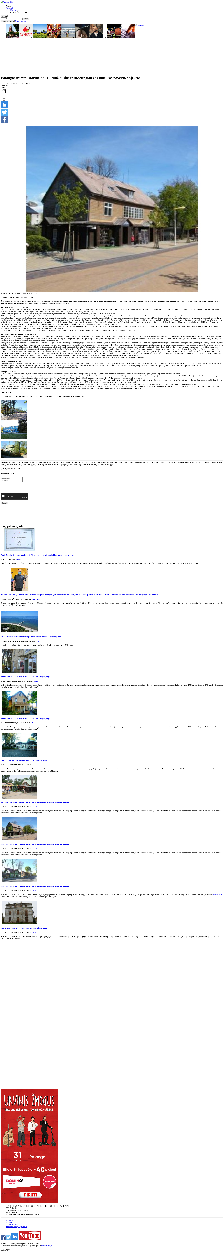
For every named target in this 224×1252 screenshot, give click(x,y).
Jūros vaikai (36, 599)
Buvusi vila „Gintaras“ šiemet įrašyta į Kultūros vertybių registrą (26, 677)
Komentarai (218, 894)
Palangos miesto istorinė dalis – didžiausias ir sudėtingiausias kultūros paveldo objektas (35, 802)
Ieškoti (26, 19)
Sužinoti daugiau (47, 1246)
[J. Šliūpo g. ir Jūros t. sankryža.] (14, 458)
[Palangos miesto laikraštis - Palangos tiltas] (7, 2)
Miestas (18, 559)
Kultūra (35, 681)
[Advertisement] (112, 58)
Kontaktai (9, 8)
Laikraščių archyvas (13, 10)
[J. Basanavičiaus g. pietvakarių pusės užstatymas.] (14, 419)
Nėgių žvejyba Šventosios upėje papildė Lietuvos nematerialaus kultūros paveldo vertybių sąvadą (39, 555)
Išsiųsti (4, 503)
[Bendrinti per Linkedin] (4, 108)
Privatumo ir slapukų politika (16, 1227)
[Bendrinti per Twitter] (4, 115)
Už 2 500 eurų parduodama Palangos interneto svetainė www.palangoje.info (31, 637)
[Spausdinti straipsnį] (4, 100)
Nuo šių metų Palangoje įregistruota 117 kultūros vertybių (24, 760)
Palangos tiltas (20, 21)
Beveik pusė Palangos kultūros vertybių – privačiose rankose (25, 928)
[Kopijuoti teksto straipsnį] (4, 94)
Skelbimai (9, 1222)
